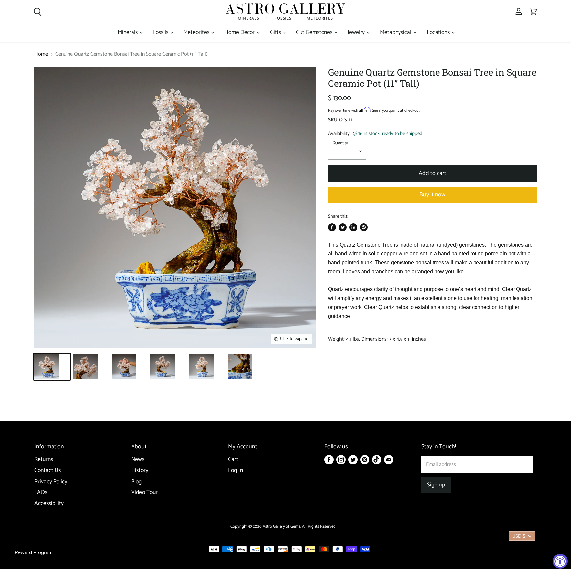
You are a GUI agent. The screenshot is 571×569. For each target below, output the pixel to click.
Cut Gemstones (315, 32)
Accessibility (49, 503)
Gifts (276, 32)
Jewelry (357, 32)
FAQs (40, 492)
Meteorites (196, 32)
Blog (136, 481)
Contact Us (47, 470)
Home (41, 54)
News (137, 459)
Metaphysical (396, 32)
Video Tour (144, 492)
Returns (43, 459)
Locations (439, 32)
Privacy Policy (50, 481)
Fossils (161, 32)
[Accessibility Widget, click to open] (560, 561)
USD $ (518, 536)
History (139, 470)
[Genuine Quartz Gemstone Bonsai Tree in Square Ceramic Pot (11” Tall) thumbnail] (52, 367)
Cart (233, 459)
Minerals (128, 32)
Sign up (436, 485)
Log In (235, 470)
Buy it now (432, 195)
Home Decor (240, 32)
